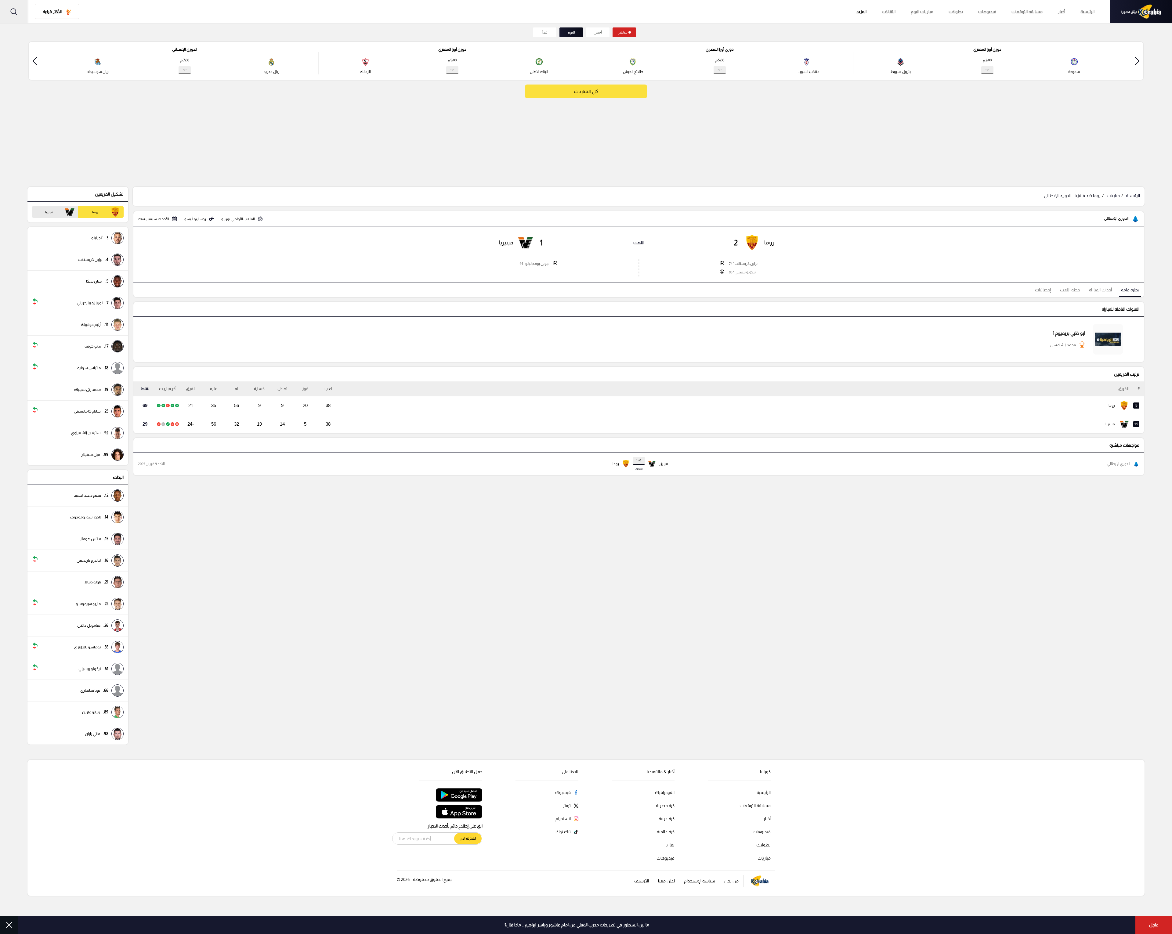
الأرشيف (641, 880)
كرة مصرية (665, 805)
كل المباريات (586, 91)
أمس (598, 32)
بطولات (956, 11)
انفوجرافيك (665, 792)
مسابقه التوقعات (1027, 11)
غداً (544, 32)
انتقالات (888, 11)
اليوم (571, 32)
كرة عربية (667, 818)
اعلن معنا (666, 880)
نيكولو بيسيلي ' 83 (742, 272)
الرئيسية (1087, 11)
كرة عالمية (666, 831)
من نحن (731, 880)
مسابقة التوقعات (755, 805)
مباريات (1113, 195)
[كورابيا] (1141, 11)
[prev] (1137, 61)
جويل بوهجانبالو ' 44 (533, 263)
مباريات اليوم (922, 11)
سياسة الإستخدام (699, 880)
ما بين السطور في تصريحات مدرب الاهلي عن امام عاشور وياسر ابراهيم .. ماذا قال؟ (577, 924)
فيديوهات (987, 11)
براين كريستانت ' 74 (743, 263)
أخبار (1061, 11)
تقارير (670, 844)
